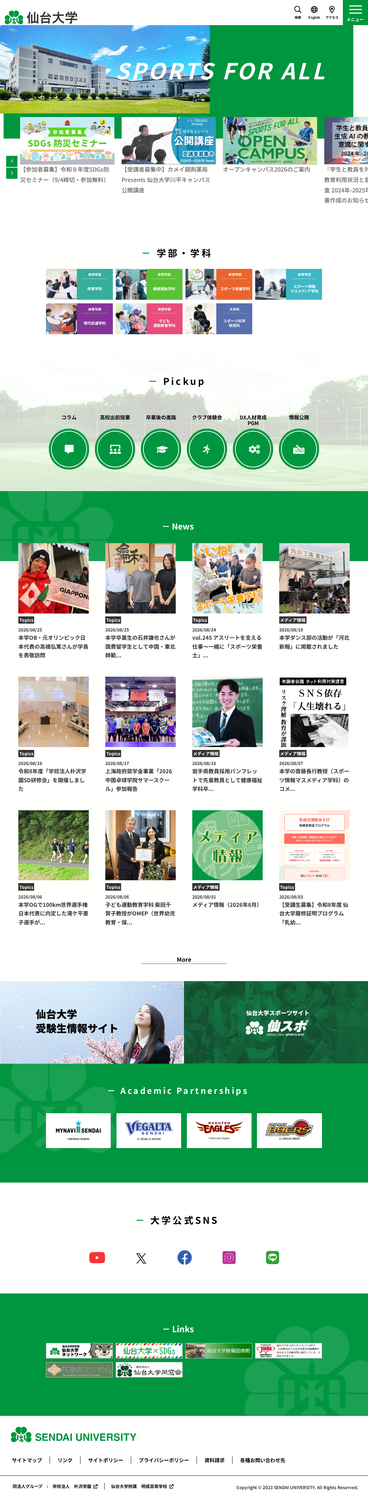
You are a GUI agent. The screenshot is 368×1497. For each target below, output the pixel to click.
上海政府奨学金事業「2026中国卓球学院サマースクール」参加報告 (138, 776)
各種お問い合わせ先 (262, 1460)
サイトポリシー (105, 1460)
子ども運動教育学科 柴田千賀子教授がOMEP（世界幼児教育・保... (140, 910)
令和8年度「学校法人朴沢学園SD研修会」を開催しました (52, 776)
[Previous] (12, 161)
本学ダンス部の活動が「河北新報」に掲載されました (314, 638)
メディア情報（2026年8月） (227, 901)
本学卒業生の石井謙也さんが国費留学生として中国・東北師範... (140, 642)
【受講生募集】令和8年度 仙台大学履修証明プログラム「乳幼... (313, 910)
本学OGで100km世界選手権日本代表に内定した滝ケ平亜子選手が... (53, 910)
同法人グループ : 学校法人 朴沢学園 (52, 1486)
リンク (65, 1460)
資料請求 (214, 1460)
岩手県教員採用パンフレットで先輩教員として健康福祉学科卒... (227, 776)
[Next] (12, 173)
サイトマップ (27, 1460)
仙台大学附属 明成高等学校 (139, 1486)
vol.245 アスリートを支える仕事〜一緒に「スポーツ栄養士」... (227, 642)
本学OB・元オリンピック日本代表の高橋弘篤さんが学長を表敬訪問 (53, 642)
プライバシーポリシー (164, 1460)
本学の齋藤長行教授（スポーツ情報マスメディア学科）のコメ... (314, 776)
